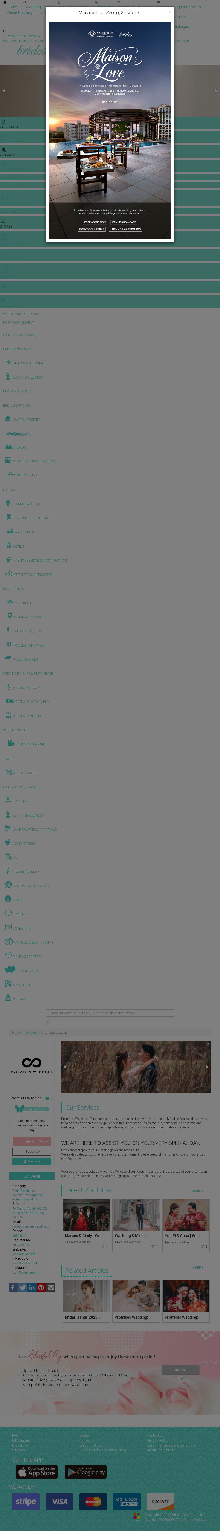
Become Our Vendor (23, 36)
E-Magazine (138, 26)
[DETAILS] (86, 1215)
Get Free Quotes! (125, 41)
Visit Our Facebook (25, 1263)
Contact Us (155, 1435)
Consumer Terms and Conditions (171, 1445)
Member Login (139, 36)
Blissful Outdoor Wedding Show (103, 1450)
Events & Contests (135, 7)
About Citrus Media (161, 1450)
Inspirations (176, 16)
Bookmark (32, 1152)
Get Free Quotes (74, 7)
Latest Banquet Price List (181, 7)
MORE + (197, 1191)
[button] (3, 90)
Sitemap (18, 1450)
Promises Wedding (78, 1242)
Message (33, 1161)
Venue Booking (19, 12)
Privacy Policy (157, 1440)
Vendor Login (61, 36)
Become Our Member (100, 36)
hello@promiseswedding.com (32, 1226)
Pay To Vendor (39, 1141)
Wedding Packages (172, 26)
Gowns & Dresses (56, 12)
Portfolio (87, 12)
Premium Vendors (25, 1199)
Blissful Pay (20, 1445)
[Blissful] (36, 1472)
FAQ (15, 1435)
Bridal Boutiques (23, 1190)
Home (11, 7)
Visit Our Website (23, 1254)
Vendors (103, 7)
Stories (110, 16)
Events (84, 1435)
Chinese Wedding (142, 16)
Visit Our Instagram (25, 1272)
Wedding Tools (38, 7)
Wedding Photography (27, 1195)
